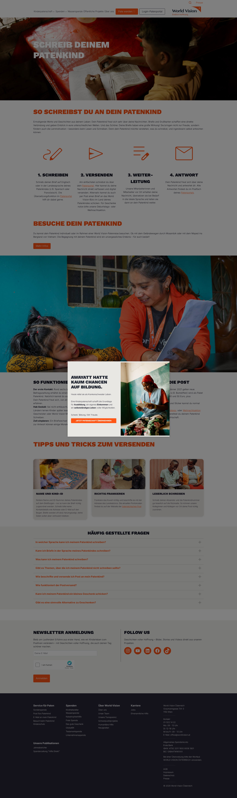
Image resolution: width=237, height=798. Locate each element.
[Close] (166, 364)
